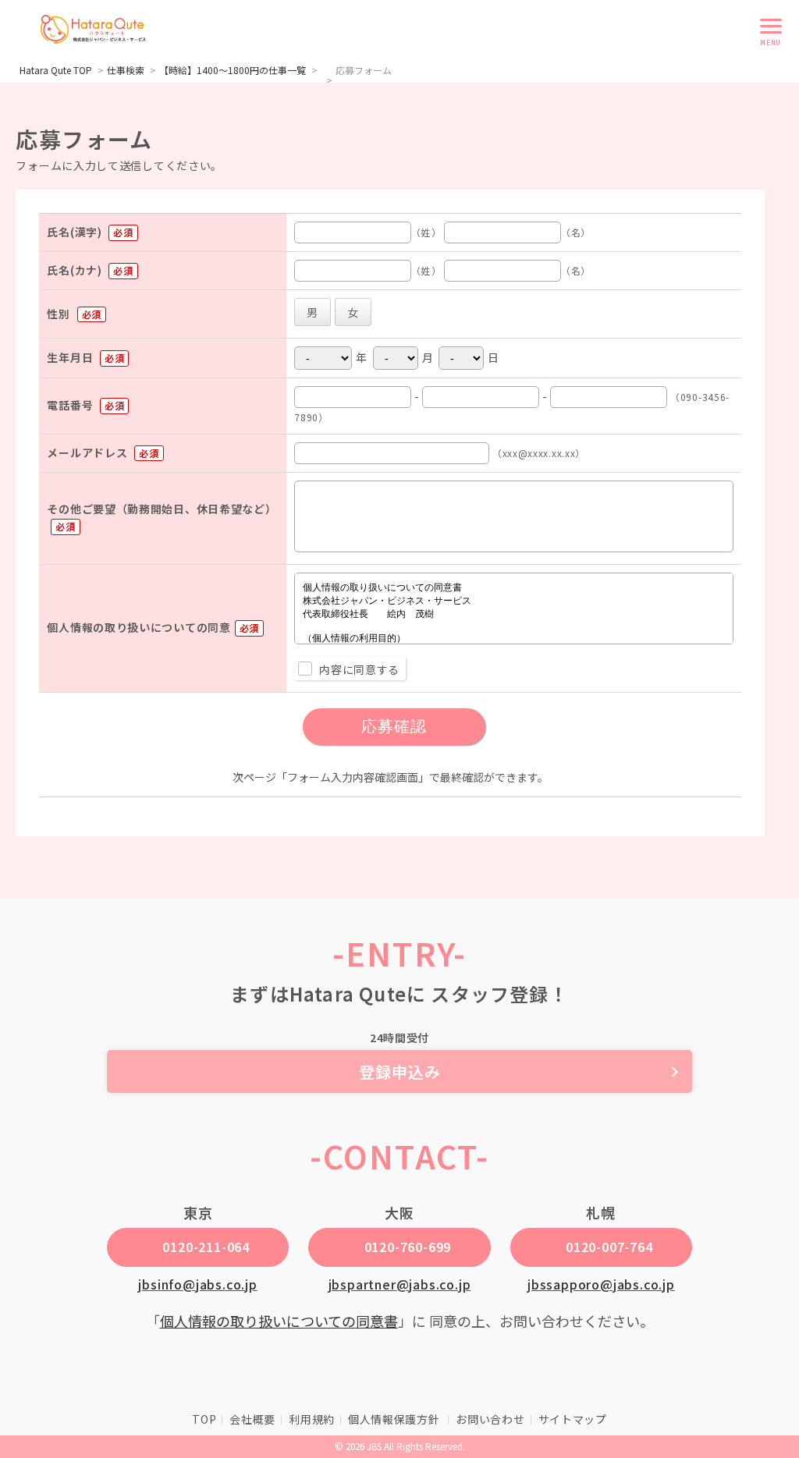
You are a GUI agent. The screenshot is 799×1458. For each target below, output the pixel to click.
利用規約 (312, 1419)
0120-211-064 (206, 1246)
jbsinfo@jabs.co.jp (197, 1284)
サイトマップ (572, 1419)
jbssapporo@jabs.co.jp (601, 1284)
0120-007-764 (609, 1246)
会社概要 (252, 1419)
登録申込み (400, 1071)
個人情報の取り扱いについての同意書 (279, 1321)
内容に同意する (359, 669)
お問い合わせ (490, 1419)
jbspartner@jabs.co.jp (399, 1284)
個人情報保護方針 (395, 1419)
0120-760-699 (408, 1246)
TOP (204, 1419)
